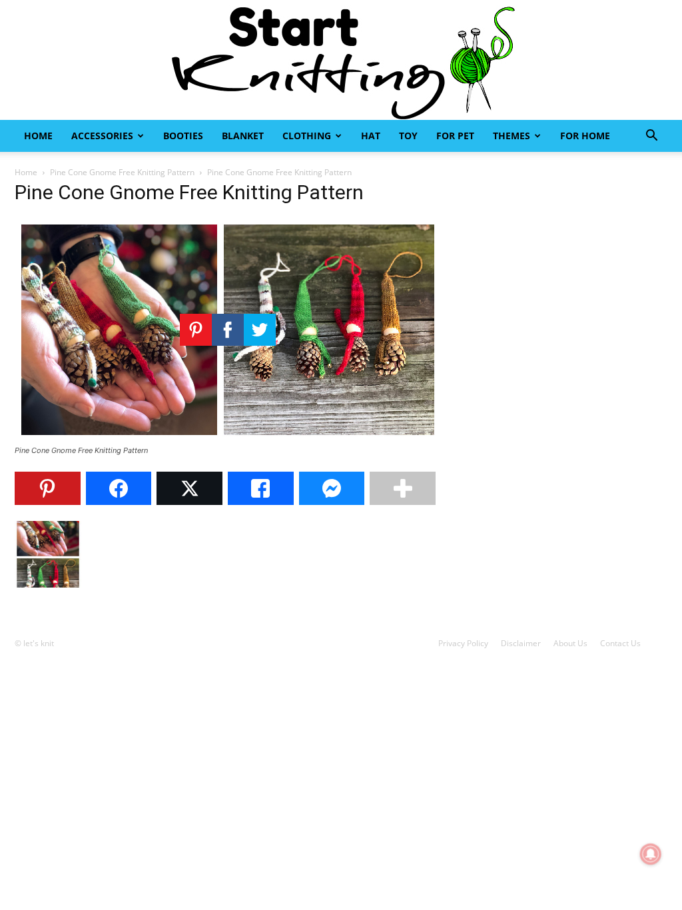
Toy (408, 135)
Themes (511, 135)
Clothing (306, 135)
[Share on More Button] (403, 488)
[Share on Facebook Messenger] (332, 488)
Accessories (102, 135)
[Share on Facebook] (119, 488)
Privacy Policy (463, 643)
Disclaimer (521, 643)
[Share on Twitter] (189, 488)
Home (38, 135)
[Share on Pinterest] (48, 488)
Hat (370, 135)
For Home (585, 135)
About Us (570, 643)
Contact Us (620, 643)
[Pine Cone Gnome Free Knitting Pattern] (228, 438)
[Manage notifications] (650, 854)
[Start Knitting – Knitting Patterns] (341, 60)
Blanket (243, 135)
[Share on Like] (261, 488)
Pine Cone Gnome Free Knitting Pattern (122, 172)
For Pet (455, 135)
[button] (651, 137)
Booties (183, 135)
